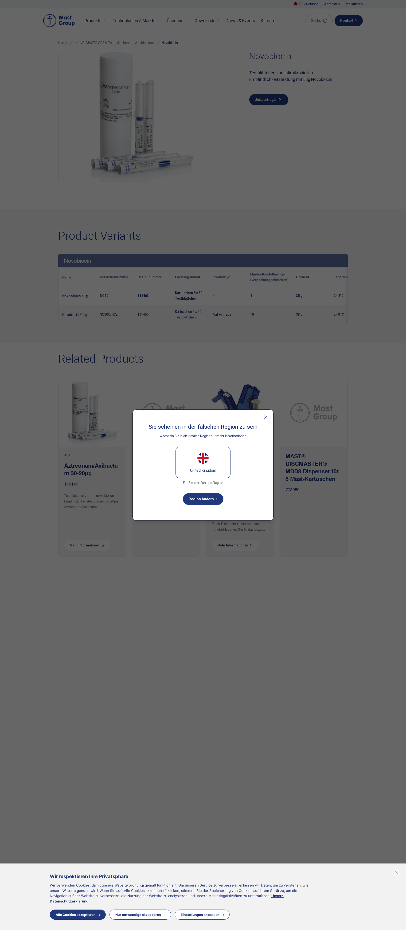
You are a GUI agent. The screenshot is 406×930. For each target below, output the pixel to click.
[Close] (266, 417)
